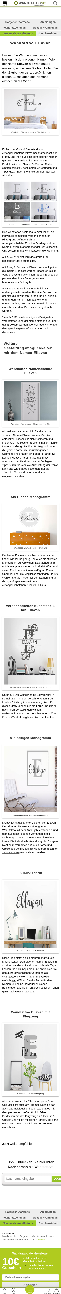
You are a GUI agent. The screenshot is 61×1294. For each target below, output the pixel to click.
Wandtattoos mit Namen (43, 1236)
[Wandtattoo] (29, 3)
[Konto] (4, 1291)
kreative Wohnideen (45, 27)
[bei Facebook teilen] (33, 1152)
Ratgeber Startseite (17, 22)
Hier (17, 160)
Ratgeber (24, 1236)
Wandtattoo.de (9, 1236)
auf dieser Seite (10, 852)
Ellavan (41, 1239)
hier (48, 435)
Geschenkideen (48, 33)
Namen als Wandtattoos (18, 33)
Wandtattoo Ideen (14, 27)
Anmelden (30, 1284)
